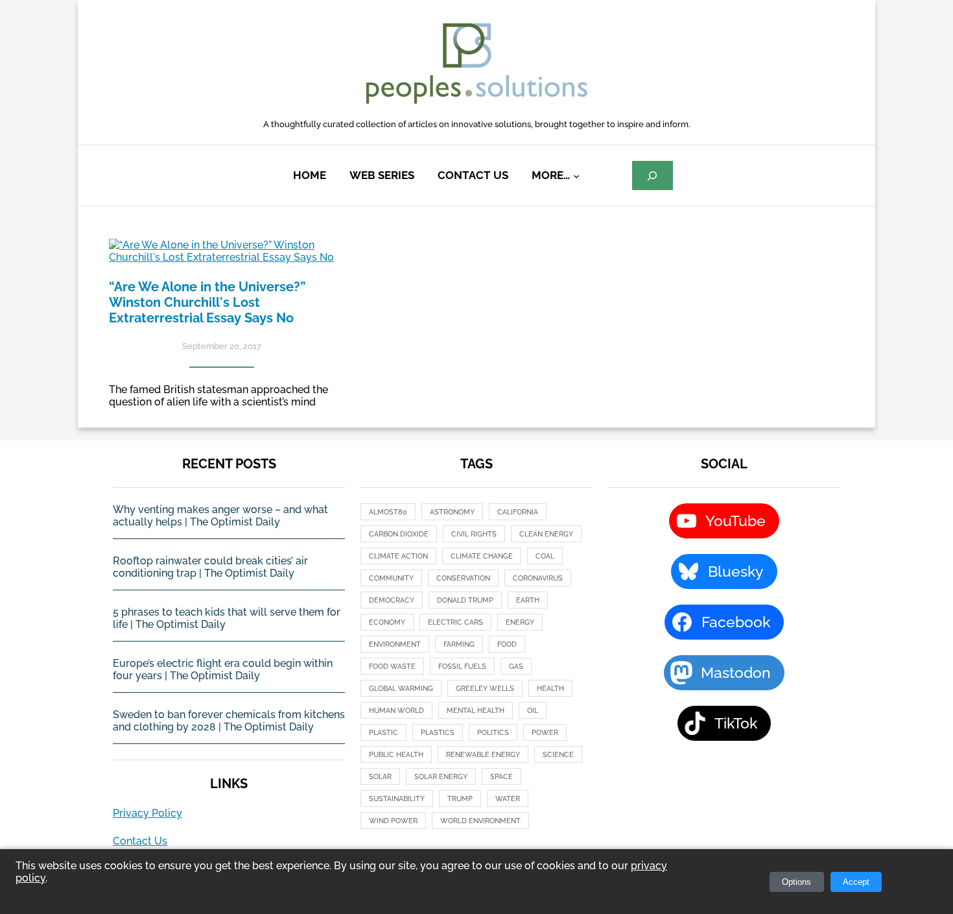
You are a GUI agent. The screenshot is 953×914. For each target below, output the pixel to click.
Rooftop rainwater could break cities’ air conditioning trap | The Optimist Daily (210, 567)
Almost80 (388, 512)
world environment (480, 821)
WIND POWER (393, 821)
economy (387, 622)
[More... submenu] (576, 176)
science (558, 755)
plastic (383, 732)
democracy (391, 600)
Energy (520, 622)
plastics (437, 732)
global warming (401, 688)
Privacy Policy (147, 813)
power (545, 732)
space (501, 777)
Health (550, 688)
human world (396, 710)
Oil (532, 710)
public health (396, 755)
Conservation (463, 578)
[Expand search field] (652, 175)
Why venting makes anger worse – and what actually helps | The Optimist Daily (220, 515)
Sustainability (397, 799)
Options (796, 882)
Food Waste (392, 666)
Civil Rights (474, 534)
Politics (493, 732)
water (507, 799)
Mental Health (475, 710)
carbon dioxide (399, 534)
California (517, 512)
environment (395, 644)
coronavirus (538, 578)
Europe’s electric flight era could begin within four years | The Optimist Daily (223, 669)
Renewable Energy (483, 755)
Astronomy (452, 512)
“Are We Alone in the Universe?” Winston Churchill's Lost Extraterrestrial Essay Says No (207, 302)
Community (391, 578)
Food (507, 644)
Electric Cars (455, 622)
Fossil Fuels (462, 666)
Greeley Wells (485, 688)
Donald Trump (465, 600)
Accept (856, 882)
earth (527, 600)
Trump (460, 799)
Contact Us (140, 841)
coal (544, 556)
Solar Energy (440, 777)
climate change (482, 556)
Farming (459, 644)
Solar (380, 777)
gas (516, 666)
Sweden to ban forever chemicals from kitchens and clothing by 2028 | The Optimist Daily (229, 720)
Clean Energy (546, 534)
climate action (398, 556)
